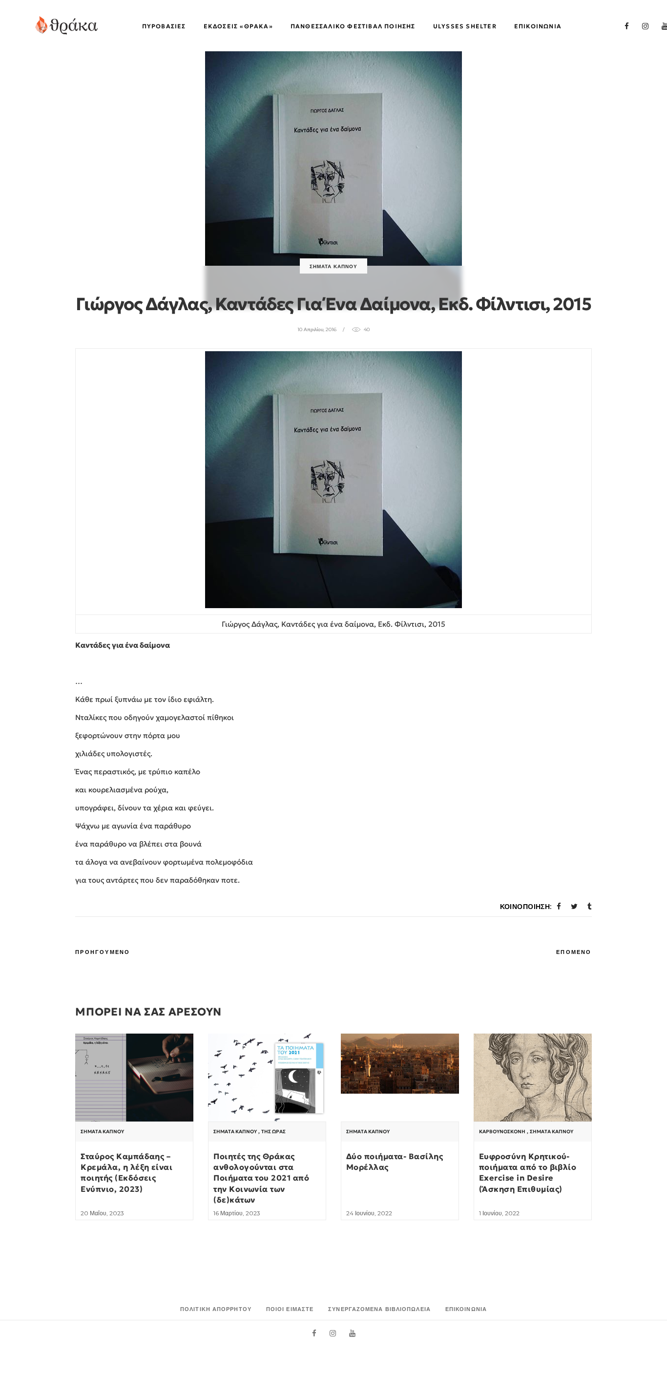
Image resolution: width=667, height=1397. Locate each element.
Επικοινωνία (466, 1309)
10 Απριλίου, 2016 (316, 329)
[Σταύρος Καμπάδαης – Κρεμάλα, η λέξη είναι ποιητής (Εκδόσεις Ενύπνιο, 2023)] (134, 1078)
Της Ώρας (273, 1131)
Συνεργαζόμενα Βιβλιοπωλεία (379, 1309)
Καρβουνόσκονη (502, 1131)
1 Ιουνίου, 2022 (499, 1213)
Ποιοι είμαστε (289, 1309)
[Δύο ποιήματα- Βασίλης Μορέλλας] (400, 1064)
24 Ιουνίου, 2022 (369, 1213)
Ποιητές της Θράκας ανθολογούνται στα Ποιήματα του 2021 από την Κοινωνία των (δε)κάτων (261, 1178)
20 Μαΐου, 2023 (102, 1213)
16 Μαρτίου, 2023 (236, 1213)
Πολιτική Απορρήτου (215, 1309)
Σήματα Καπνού (333, 266)
